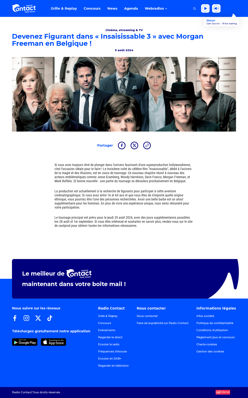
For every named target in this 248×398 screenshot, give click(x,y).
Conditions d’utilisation (212, 330)
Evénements (106, 330)
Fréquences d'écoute (112, 351)
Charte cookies (206, 344)
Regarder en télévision (113, 365)
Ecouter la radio (108, 344)
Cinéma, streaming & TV (124, 30)
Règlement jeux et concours (215, 337)
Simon (210, 20)
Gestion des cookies (210, 351)
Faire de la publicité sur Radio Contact (163, 323)
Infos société (205, 316)
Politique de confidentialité (214, 323)
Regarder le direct (110, 337)
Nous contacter (147, 316)
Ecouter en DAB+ (109, 358)
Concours (104, 323)
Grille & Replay (108, 316)
